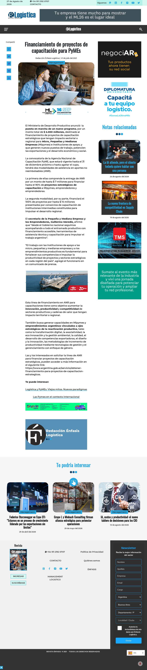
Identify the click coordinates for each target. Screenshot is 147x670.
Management (27, 512)
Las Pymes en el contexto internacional (56, 397)
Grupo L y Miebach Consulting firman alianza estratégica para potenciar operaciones (73, 520)
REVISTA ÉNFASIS (53, 652)
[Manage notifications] (140, 663)
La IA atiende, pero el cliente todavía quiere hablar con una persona (119, 166)
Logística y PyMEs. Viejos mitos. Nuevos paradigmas (56, 389)
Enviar (128, 640)
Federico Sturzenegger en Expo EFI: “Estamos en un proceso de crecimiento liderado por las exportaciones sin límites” (27, 522)
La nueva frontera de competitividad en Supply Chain (119, 207)
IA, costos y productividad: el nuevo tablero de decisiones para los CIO (119, 519)
